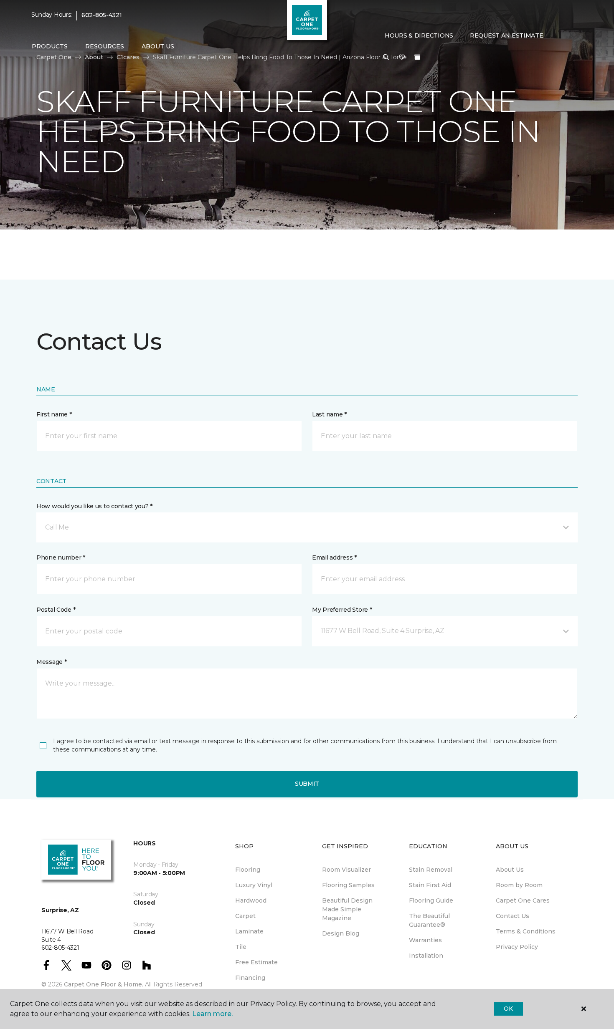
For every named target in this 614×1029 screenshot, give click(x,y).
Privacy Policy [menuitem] (517, 947)
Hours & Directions (419, 35)
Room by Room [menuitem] (519, 885)
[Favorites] (402, 57)
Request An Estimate (506, 35)
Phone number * (60, 557)
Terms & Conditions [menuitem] (526, 931)
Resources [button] (104, 46)
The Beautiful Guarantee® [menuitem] (429, 920)
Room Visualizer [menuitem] (346, 869)
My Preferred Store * (342, 610)
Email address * (334, 557)
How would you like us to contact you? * (94, 506)
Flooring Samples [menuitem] (348, 885)
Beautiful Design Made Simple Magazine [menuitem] (347, 909)
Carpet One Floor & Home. (103, 984)
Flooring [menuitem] (247, 869)
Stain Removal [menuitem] (430, 869)
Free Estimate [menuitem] (256, 962)
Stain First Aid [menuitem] (430, 885)
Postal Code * (55, 610)
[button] (386, 57)
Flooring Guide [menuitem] (431, 900)
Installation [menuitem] (426, 955)
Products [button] (50, 46)
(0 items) (417, 57)
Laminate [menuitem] (249, 931)
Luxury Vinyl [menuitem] (253, 885)
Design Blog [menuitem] (340, 933)
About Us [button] (158, 46)
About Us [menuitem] (510, 869)
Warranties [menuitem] (425, 940)
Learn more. (212, 1014)
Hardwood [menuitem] (250, 900)
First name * (54, 414)
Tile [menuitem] (240, 947)
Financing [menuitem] (250, 977)
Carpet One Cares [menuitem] (523, 900)
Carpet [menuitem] (245, 916)
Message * (51, 662)
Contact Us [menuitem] (512, 916)
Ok (508, 1008)
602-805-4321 (101, 15)
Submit (307, 783)
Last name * (329, 414)
